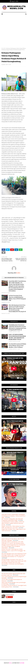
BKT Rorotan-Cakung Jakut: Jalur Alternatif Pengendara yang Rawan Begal (12, 519)
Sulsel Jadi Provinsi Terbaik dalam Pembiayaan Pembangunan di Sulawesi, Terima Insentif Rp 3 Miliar (14, 516)
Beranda (3, 48)
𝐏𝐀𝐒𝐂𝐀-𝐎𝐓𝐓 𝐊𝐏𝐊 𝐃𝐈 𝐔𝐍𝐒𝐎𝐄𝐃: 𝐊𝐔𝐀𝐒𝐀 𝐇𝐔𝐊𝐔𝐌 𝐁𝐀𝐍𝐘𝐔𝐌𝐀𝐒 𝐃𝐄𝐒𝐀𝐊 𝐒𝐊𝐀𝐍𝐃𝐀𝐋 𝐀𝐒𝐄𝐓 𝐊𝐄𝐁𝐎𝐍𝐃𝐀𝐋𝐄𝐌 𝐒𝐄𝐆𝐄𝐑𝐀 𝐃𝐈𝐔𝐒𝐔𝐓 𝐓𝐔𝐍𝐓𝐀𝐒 (17, 337)
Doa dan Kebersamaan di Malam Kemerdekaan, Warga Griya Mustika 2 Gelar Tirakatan (17, 345)
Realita (18, 273)
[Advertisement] (14, 33)
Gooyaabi (22, 662)
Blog (10, 662)
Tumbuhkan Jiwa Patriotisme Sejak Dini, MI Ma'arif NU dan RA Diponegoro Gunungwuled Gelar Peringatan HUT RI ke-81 (17, 327)
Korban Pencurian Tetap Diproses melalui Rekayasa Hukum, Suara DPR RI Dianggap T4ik (17, 298)
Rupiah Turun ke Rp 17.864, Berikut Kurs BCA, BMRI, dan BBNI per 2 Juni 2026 (13, 526)
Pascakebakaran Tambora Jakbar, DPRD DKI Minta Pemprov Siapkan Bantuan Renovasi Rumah (13, 523)
